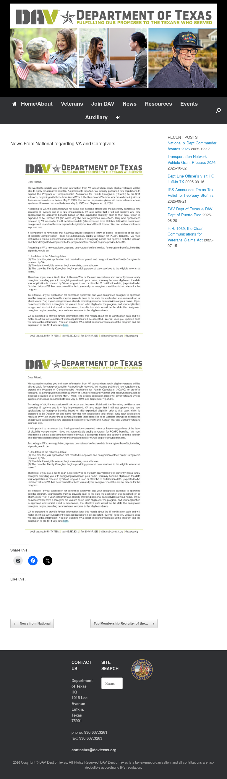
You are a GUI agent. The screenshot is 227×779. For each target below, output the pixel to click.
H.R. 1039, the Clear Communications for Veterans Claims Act (185, 234)
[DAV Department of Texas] (113, 46)
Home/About (37, 103)
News (130, 103)
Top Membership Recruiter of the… (124, 623)
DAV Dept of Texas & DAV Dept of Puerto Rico (190, 211)
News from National (32, 623)
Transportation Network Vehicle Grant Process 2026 (191, 159)
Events (189, 103)
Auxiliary (96, 117)
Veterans (72, 103)
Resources (158, 103)
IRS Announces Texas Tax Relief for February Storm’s (191, 192)
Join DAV (102, 103)
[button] (218, 110)
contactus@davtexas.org (94, 749)
